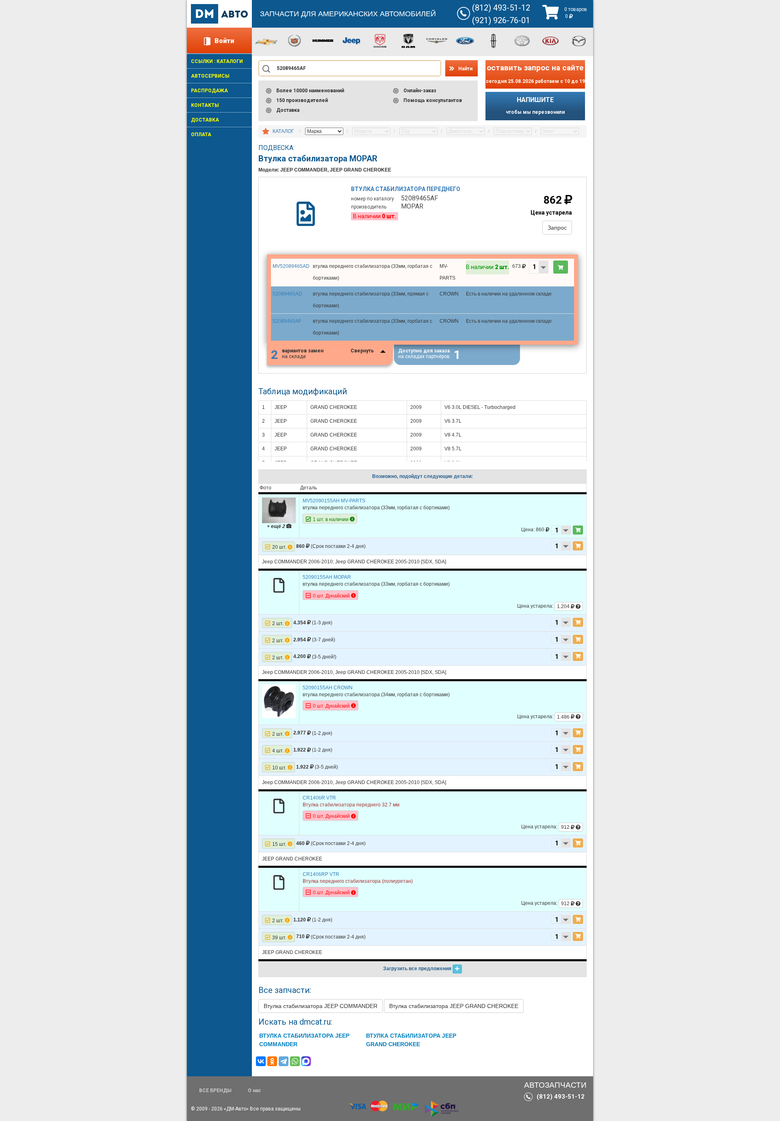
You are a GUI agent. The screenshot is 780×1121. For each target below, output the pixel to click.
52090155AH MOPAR (327, 577)
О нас (254, 1090)
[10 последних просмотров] (265, 132)
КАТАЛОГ (283, 131)
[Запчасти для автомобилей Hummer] (323, 40)
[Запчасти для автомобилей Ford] (465, 40)
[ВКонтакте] (261, 1061)
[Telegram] (283, 1061)
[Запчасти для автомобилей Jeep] (351, 40)
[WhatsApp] (295, 1061)
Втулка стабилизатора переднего (405, 189)
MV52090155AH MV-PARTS (334, 501)
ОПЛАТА (201, 134)
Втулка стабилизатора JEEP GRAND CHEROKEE (453, 1006)
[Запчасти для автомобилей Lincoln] (493, 40)
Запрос (557, 227)
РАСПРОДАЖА (209, 90)
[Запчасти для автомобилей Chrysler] (437, 40)
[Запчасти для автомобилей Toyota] (522, 40)
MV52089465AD (291, 266)
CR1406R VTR (319, 798)
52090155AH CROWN (328, 688)
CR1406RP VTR (321, 874)
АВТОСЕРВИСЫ (210, 76)
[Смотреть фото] (279, 510)
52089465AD (287, 294)
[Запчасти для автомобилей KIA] (550, 40)
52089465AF (287, 321)
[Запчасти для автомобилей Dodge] (380, 40)
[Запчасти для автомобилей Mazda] (579, 40)
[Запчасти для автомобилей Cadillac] (294, 40)
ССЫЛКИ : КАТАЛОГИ (217, 61)
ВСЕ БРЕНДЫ (215, 1090)
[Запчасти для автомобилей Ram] (408, 40)
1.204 (564, 606)
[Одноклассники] (272, 1061)
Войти (224, 41)
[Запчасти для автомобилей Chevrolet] (266, 41)
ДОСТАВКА (205, 120)
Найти (465, 69)
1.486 (564, 717)
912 (566, 827)
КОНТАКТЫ (205, 105)
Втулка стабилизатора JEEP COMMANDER (320, 1006)
